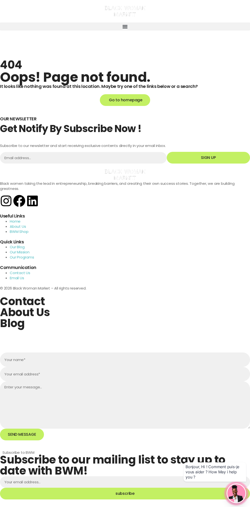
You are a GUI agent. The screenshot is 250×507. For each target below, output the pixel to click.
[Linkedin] (32, 201)
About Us (25, 312)
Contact (22, 301)
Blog (12, 323)
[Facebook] (19, 201)
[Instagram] (6, 201)
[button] (125, 26)
